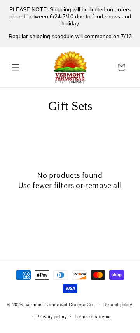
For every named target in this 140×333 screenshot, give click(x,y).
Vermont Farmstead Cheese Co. (61, 304)
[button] (15, 67)
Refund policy (118, 304)
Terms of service (93, 316)
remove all (103, 185)
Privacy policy (52, 316)
